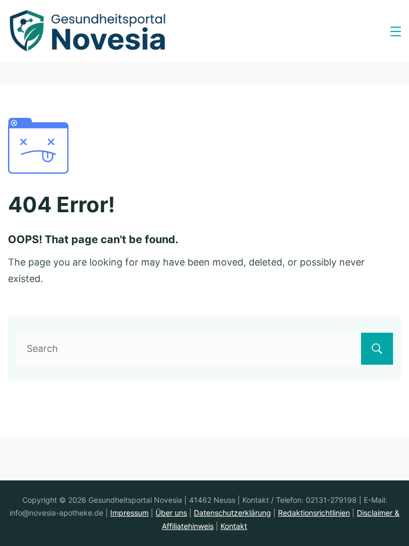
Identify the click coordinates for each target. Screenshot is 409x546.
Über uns (171, 512)
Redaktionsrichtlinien (314, 512)
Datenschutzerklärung (232, 512)
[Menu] (395, 31)
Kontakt (233, 526)
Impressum (129, 512)
